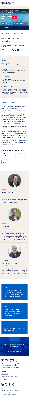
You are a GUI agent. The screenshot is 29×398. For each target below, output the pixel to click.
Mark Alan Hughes (9, 264)
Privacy (7, 390)
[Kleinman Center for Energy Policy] (8, 3)
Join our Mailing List (14, 351)
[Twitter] (13, 384)
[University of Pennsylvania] (4, 388)
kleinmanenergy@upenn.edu (9, 376)
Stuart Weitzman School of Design (10, 367)
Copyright (3, 390)
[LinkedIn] (2, 384)
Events (3, 7)
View (4, 162)
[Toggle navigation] (27, 3)
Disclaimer (12, 390)
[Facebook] (9, 384)
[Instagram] (6, 384)
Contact (3, 371)
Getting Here (4, 374)
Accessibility (17, 390)
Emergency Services (5, 392)
